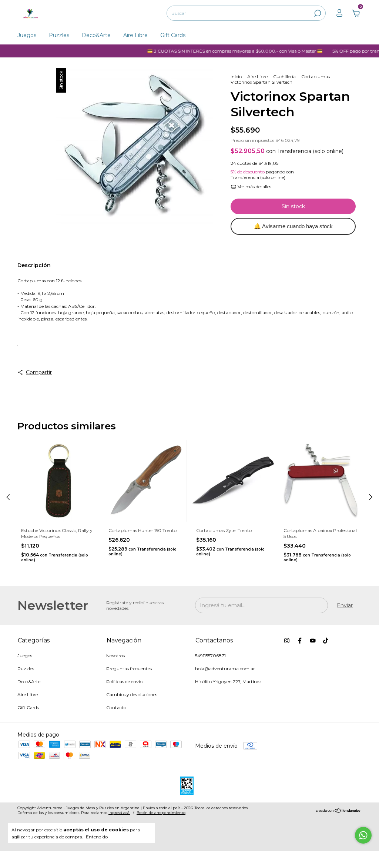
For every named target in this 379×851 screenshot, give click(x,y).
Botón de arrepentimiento (161, 812)
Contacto (116, 707)
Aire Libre (135, 35)
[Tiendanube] (338, 811)
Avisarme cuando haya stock (293, 226)
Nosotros (115, 655)
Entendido (97, 837)
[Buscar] (317, 13)
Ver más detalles (254, 186)
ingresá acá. (119, 812)
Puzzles (59, 35)
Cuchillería (284, 76)
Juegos (26, 35)
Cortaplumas (315, 76)
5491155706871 (210, 655)
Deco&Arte (96, 35)
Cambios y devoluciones (131, 694)
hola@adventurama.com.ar (225, 668)
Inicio (236, 76)
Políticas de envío (124, 681)
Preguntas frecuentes (129, 668)
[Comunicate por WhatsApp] (363, 835)
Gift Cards (172, 35)
